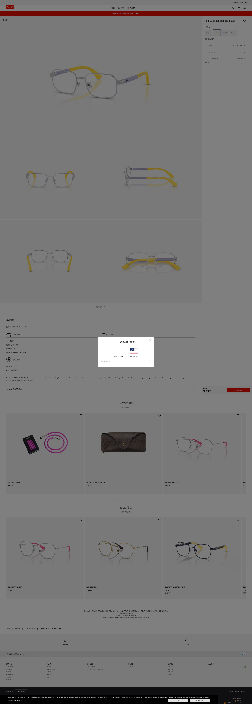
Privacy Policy (162, 697)
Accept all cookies (200, 700)
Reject (178, 700)
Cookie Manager (205, 697)
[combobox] (126, 361)
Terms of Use (172, 697)
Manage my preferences (15, 700)
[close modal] (150, 340)
